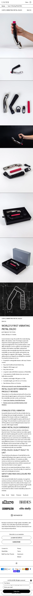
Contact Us (5, 548)
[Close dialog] (31, 580)
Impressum (20, 554)
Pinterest (18, 495)
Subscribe (16, 542)
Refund (19, 557)
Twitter (12, 495)
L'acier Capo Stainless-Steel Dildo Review (14, 400)
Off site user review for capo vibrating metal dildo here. (16, 386)
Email (7, 495)
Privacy (19, 548)
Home (3, 6)
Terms (19, 551)
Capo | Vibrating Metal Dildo (12, 10)
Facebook (25, 495)
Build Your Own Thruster (8, 554)
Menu (26, 2)
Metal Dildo (5, 551)
